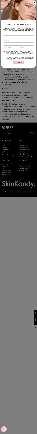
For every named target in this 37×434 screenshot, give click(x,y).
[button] (34, 2)
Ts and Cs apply (14, 55)
